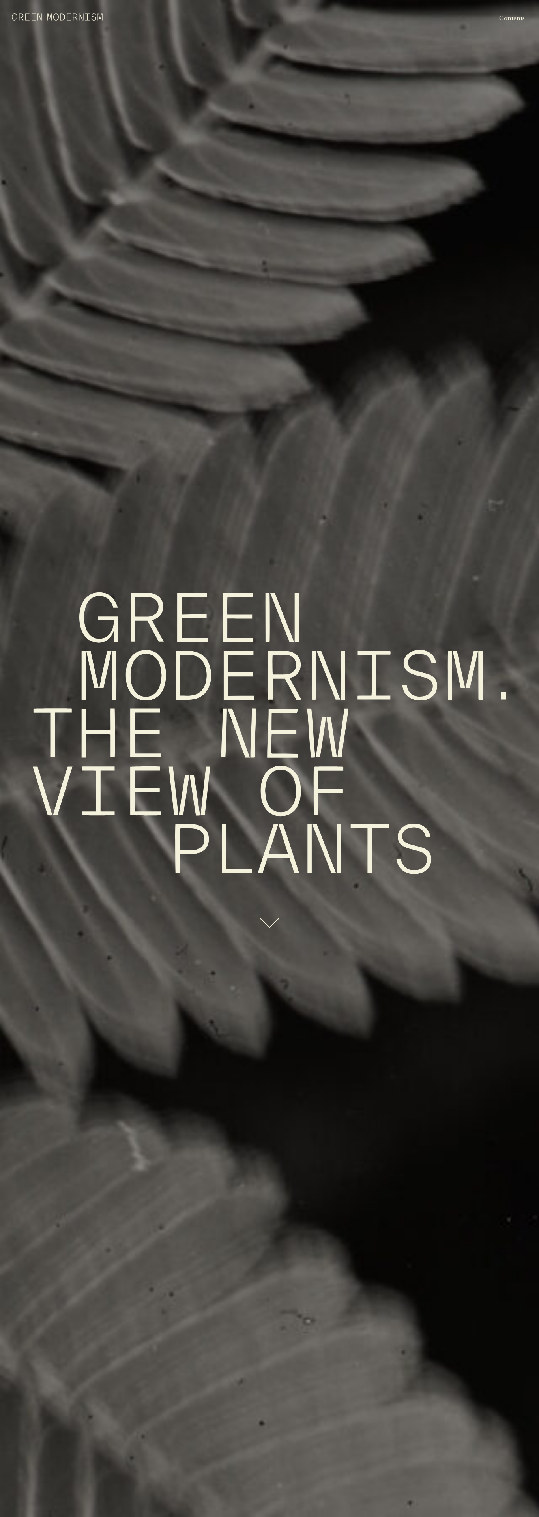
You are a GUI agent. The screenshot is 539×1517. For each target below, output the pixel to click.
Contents (512, 18)
